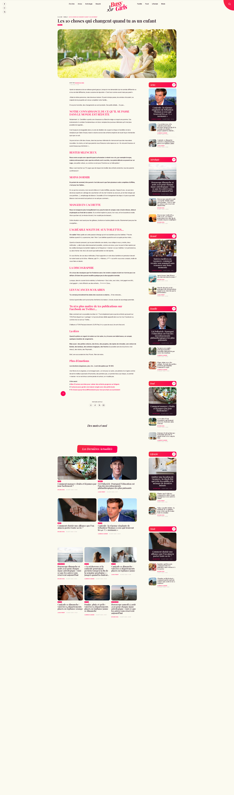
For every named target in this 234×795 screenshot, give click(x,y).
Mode (163, 4)
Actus (80, 4)
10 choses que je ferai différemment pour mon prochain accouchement (95, 390)
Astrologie (88, 4)
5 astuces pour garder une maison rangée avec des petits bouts (93, 387)
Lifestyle (155, 4)
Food (147, 4)
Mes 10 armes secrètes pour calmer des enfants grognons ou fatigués (95, 384)
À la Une (71, 4)
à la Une (60, 17)
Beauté (98, 4)
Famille (139, 4)
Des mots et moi (79, 82)
